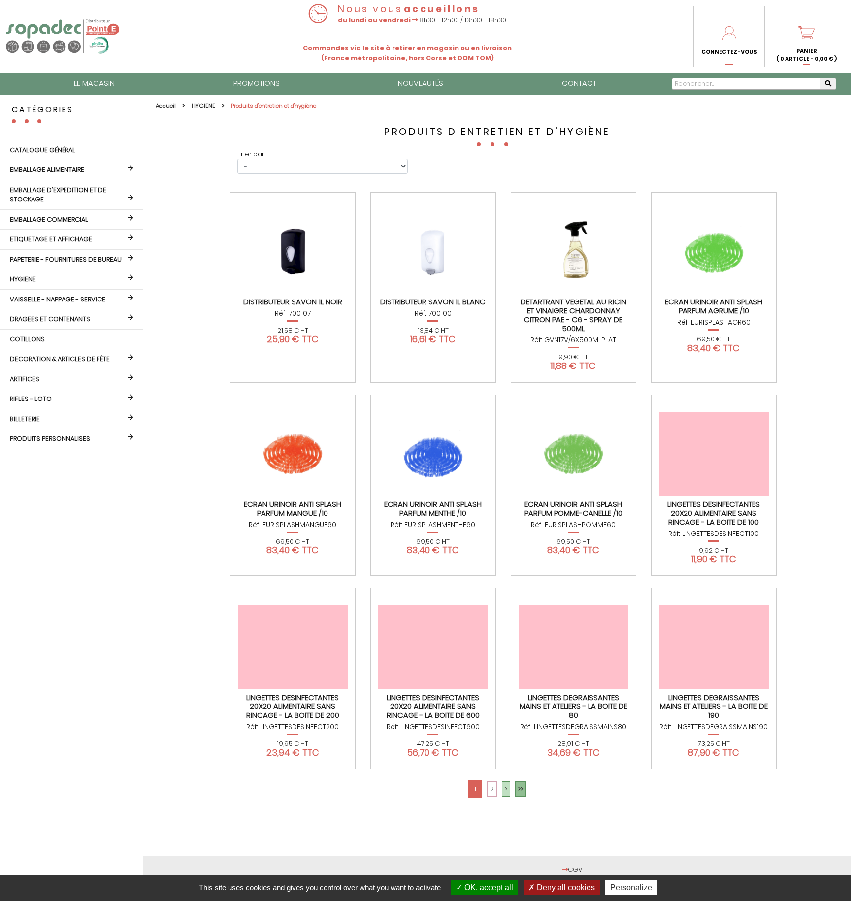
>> (520, 789)
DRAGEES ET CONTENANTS (50, 319)
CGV (575, 869)
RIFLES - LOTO (31, 398)
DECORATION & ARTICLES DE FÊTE (60, 359)
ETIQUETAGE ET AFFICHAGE (51, 239)
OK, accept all (487, 887)
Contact (579, 83)
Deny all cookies (565, 887)
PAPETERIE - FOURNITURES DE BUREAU (66, 259)
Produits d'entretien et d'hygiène (273, 106)
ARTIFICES (24, 379)
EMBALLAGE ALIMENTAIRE (47, 169)
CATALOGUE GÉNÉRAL (42, 150)
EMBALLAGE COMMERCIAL (49, 219)
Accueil (166, 106)
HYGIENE (23, 279)
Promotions (256, 83)
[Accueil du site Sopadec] (62, 36)
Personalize (631, 887)
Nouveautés (420, 83)
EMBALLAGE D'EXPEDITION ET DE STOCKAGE (58, 194)
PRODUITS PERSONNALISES (50, 438)
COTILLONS (27, 339)
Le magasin (94, 83)
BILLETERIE (25, 419)
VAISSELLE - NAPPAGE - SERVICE (57, 299)
